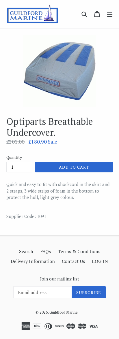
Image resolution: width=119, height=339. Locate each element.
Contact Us (73, 261)
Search (26, 251)
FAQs (45, 251)
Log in (100, 261)
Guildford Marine (63, 312)
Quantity (14, 157)
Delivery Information (33, 261)
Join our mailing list (59, 278)
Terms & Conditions (79, 251)
